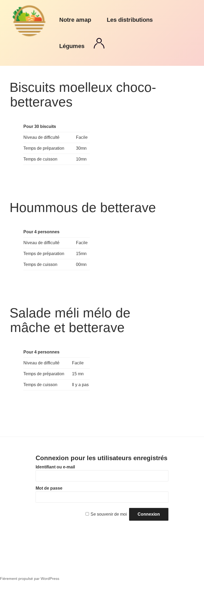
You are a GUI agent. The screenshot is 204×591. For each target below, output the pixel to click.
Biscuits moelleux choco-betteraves (83, 94)
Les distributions (130, 19)
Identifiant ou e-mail (55, 467)
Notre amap (75, 19)
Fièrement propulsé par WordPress (29, 578)
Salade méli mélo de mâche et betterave (70, 320)
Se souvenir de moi (109, 514)
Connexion (99, 43)
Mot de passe (49, 488)
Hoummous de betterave (83, 207)
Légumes (71, 46)
